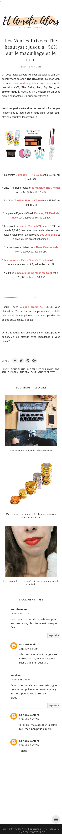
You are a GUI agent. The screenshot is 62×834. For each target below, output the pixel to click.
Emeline (15, 675)
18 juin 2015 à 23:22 (20, 679)
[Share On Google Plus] (34, 360)
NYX (57, 369)
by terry (32, 369)
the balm (12, 372)
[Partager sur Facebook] (15, 360)
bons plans (18, 369)
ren (4, 372)
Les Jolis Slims (48, 234)
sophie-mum (19, 609)
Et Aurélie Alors (29, 644)
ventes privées (46, 372)
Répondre (54, 635)
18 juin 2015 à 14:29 (20, 613)
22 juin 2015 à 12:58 (29, 648)
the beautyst (28, 372)
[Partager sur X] (21, 360)
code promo (46, 369)
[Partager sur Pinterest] (28, 360)
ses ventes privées (26, 83)
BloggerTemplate (37, 831)
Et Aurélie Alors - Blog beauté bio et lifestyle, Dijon (35, 829)
